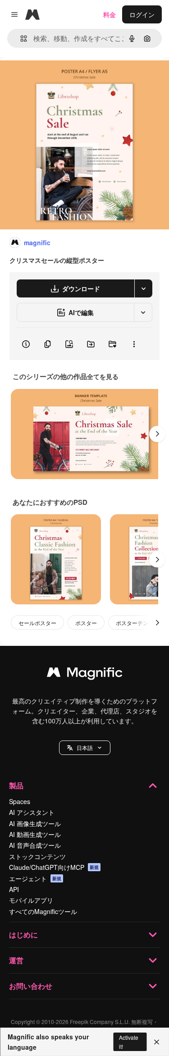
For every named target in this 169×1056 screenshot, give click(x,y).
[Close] (156, 1042)
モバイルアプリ (31, 900)
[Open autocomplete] (20, 38)
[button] (84, 748)
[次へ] (157, 434)
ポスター (86, 622)
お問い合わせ (30, 986)
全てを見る (103, 376)
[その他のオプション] (134, 344)
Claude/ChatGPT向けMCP (54, 867)
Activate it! (128, 1041)
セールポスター (37, 622)
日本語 (85, 747)
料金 (109, 14)
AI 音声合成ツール (35, 845)
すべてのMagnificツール (43, 911)
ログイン (142, 14)
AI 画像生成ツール (35, 823)
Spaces (19, 801)
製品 (16, 785)
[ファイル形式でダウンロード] (143, 288)
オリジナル (62, 77)
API (14, 889)
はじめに (23, 934)
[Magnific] (85, 674)
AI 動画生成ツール (35, 834)
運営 (16, 960)
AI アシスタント (32, 812)
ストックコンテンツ (37, 856)
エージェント (35, 878)
